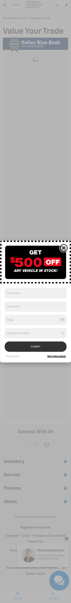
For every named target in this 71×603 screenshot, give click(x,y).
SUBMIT (36, 346)
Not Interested (56, 356)
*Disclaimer (12, 356)
